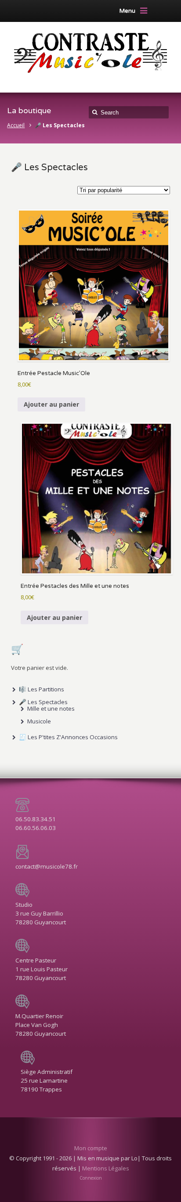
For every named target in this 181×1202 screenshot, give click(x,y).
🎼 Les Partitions (41, 689)
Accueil (16, 125)
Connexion (91, 1178)
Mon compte (90, 1148)
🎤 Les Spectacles (43, 702)
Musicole (39, 721)
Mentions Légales (105, 1168)
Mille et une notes (51, 708)
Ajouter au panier (51, 404)
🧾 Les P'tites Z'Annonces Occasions (68, 737)
